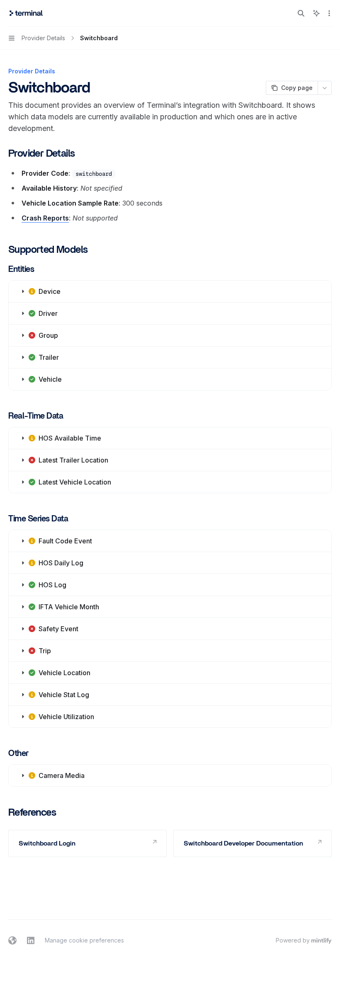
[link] (87, 843)
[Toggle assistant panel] (316, 13)
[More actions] (329, 13)
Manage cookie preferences (84, 940)
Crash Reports (45, 218)
